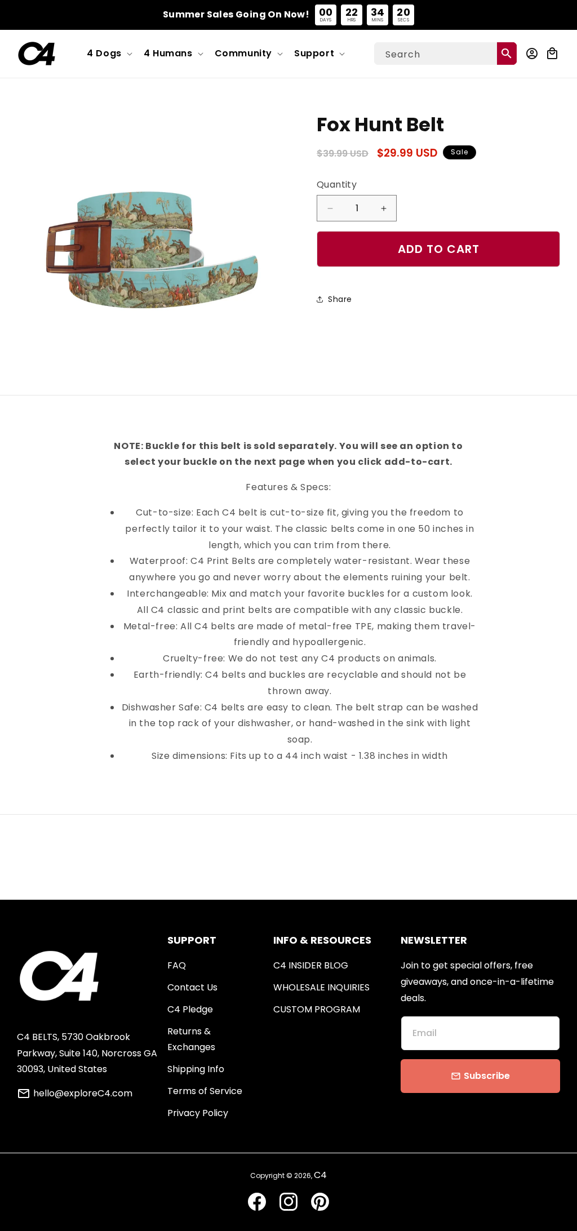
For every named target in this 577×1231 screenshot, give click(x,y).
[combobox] (445, 53)
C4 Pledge (190, 1009)
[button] (108, 53)
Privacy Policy (197, 1112)
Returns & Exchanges (191, 1039)
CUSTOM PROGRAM (316, 1009)
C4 (320, 1174)
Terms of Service (204, 1091)
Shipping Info (195, 1069)
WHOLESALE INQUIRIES (321, 987)
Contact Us (192, 987)
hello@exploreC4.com (82, 1093)
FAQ (176, 965)
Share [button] (340, 299)
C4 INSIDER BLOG (310, 965)
